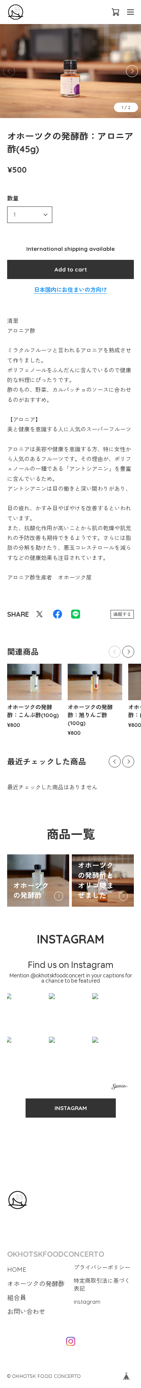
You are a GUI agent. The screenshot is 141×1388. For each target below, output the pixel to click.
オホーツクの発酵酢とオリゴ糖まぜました (96, 880)
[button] (132, 71)
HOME (16, 1269)
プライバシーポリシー (102, 1267)
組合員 (16, 1298)
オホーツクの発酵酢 (31, 890)
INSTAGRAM (71, 1108)
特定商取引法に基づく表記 (102, 1284)
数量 (12, 198)
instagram (87, 1301)
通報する (122, 614)
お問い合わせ (26, 1311)
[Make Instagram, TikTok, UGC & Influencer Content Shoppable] (120, 1087)
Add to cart (71, 269)
